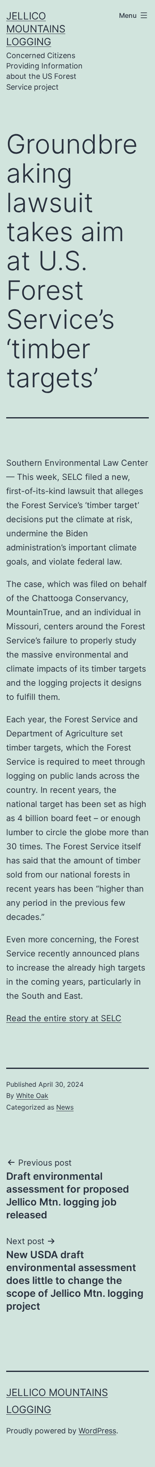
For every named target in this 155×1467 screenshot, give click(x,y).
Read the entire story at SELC (64, 1018)
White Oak (32, 1095)
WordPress (97, 1430)
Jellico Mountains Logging (35, 29)
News (65, 1107)
